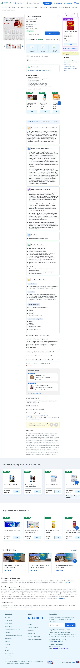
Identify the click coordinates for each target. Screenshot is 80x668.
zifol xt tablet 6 (23, 605)
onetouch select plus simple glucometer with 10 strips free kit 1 (61, 594)
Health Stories (8, 623)
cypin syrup (29, 582)
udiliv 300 (8, 580)
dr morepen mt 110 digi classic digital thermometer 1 (14, 589)
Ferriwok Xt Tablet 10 (70, 31)
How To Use (67, 64)
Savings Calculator (10, 653)
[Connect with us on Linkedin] (42, 618)
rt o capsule (53, 580)
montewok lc (4, 582)
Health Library (8, 626)
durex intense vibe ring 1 (29, 598)
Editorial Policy (37, 393)
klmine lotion (17, 582)
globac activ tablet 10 (64, 605)
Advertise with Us (9, 656)
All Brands (7, 641)
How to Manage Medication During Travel (64, 566)
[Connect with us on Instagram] (29, 618)
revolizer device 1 (55, 593)
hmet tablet (60, 580)
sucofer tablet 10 (42, 605)
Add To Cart (52, 33)
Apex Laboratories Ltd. (31, 18)
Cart (77, 3)
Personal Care (12, 7)
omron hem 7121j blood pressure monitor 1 (59, 596)
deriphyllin (60, 582)
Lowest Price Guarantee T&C (35, 639)
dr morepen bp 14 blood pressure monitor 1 (39, 589)
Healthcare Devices (53, 7)
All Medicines (8, 638)
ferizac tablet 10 (5, 605)
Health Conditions (21, 7)
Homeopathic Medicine (64, 7)
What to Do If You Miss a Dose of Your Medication (13, 566)
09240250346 (44, 416)
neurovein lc (39, 582)
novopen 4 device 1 (41, 598)
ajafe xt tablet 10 (26, 607)
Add (32, 111)
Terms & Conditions (33, 627)
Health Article (8, 620)
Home (3, 10)
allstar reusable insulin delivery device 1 (37, 596)
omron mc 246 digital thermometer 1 (11, 594)
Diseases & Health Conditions (12, 629)
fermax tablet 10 (17, 607)
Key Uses (55, 122)
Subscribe (70, 625)
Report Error (29, 365)
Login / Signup (68, 3)
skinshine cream (29, 580)
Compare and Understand (70, 48)
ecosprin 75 (37, 580)
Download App (58, 3)
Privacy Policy (31, 630)
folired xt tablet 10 (32, 605)
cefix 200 (54, 582)
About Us (7, 617)
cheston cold (21, 580)
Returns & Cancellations (34, 636)
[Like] (52, 425)
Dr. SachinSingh (40, 375)
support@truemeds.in (32, 416)
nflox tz (11, 582)
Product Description (34, 122)
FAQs (65, 70)
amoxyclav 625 (45, 580)
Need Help (7, 644)
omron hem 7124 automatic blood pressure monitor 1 (37, 593)
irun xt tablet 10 (36, 607)
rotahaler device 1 (55, 589)
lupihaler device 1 (17, 593)
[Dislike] (56, 425)
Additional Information (70, 68)
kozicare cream (47, 582)
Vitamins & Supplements (33, 7)
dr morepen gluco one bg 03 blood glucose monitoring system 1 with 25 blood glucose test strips (45, 591)
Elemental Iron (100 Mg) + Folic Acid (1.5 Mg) (39, 70)
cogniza (14, 580)
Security (7, 650)
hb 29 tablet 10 (14, 605)
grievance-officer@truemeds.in (61, 648)
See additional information (22, 663)
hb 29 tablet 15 (44, 607)
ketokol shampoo (69, 580)
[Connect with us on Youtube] (37, 618)
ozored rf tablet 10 (53, 605)
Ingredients (46, 122)
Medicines (4, 7)
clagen (23, 582)
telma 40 (3, 580)
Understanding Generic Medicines (13, 635)
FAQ (6, 647)
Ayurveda (7, 632)
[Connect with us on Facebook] (33, 618)
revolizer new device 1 (52, 598)
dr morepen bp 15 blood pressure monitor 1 (33, 594)
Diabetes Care (43, 7)
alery (34, 582)
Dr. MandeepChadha (41, 385)
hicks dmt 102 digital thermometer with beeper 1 (13, 596)
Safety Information (69, 66)
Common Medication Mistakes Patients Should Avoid (39, 566)
